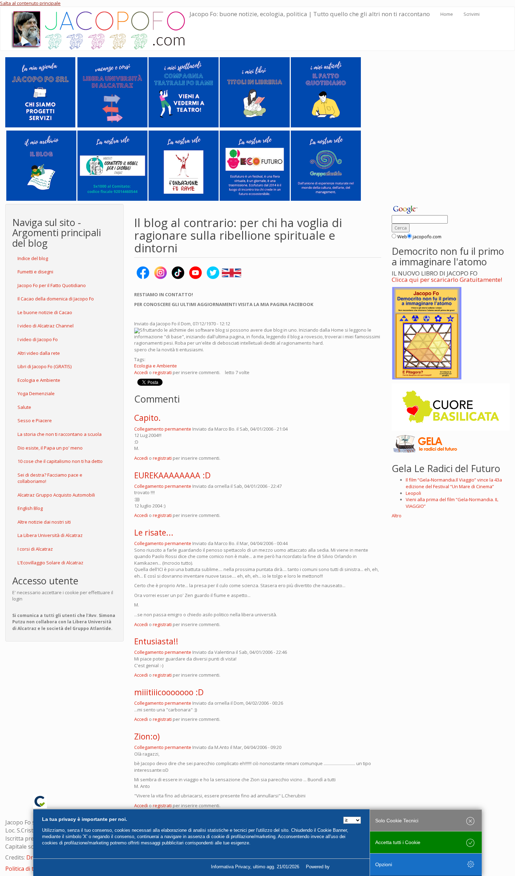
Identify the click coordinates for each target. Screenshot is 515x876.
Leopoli (413, 493)
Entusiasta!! (156, 641)
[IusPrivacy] (347, 867)
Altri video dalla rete (39, 353)
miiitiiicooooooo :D (169, 692)
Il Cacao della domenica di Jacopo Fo (56, 299)
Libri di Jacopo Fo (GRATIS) (44, 366)
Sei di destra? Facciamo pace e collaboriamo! (50, 478)
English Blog (30, 508)
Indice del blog (33, 258)
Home (446, 14)
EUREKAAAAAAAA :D (172, 475)
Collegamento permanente (162, 429)
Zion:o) (147, 736)
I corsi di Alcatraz (35, 549)
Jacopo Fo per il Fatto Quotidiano (52, 285)
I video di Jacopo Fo (38, 339)
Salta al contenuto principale (30, 3)
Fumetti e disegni (35, 271)
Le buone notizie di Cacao (45, 312)
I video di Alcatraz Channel (46, 326)
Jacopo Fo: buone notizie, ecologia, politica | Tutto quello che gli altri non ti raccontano (310, 14)
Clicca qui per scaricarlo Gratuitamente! (447, 280)
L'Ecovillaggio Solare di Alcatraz (50, 562)
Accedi (141, 372)
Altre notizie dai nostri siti (44, 522)
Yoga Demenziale (36, 393)
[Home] (100, 29)
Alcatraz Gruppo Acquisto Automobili (56, 495)
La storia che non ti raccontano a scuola (60, 434)
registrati (162, 372)
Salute (24, 407)
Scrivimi (472, 14)
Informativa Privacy (230, 866)
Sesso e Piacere (35, 420)
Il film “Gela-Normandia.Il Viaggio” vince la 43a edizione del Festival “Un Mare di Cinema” (454, 483)
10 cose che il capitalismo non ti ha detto (60, 461)
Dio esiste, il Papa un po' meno (50, 448)
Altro (396, 515)
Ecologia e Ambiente (39, 380)
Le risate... (153, 532)
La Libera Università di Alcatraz (50, 535)
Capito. (147, 417)
